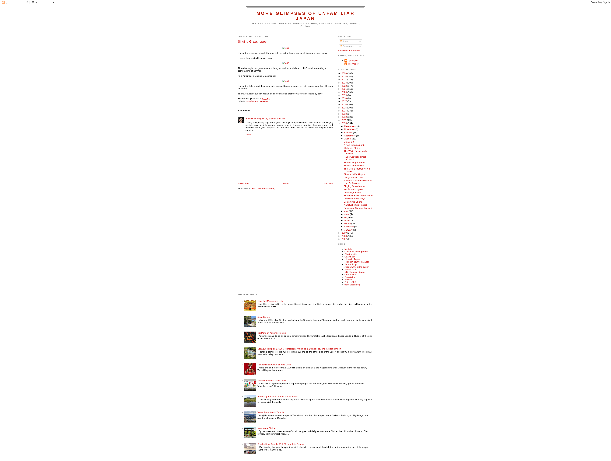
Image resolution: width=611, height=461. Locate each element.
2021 (344, 89)
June (347, 214)
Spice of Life (350, 282)
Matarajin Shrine (352, 148)
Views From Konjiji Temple (270, 412)
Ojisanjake (353, 60)
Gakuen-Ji (349, 142)
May (346, 217)
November (349, 129)
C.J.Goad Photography (356, 251)
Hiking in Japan (352, 259)
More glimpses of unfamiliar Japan (305, 16)
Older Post (328, 183)
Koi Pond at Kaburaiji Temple (271, 333)
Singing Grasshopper (253, 41)
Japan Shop (350, 264)
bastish (348, 249)
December (349, 126)
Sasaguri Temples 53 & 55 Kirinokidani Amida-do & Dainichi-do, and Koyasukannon (299, 348)
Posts (345, 41)
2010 (344, 123)
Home (286, 183)
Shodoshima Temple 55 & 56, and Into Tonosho (281, 444)
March (347, 223)
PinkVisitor (349, 277)
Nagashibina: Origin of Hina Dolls (274, 364)
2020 (344, 92)
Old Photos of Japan (354, 272)
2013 (344, 114)
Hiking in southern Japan (356, 261)
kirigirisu (264, 101)
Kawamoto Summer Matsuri (358, 208)
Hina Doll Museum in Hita (270, 301)
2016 (344, 104)
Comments (348, 46)
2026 (344, 73)
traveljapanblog (352, 284)
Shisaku (348, 279)
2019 (344, 95)
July (346, 211)
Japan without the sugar (356, 267)
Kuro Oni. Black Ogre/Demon (358, 195)
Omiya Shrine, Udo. (354, 177)
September (350, 135)
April (346, 220)
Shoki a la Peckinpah (354, 174)
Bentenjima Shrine (353, 202)
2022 (344, 86)
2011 (344, 120)
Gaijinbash (349, 256)
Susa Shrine (263, 317)
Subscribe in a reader (349, 50)
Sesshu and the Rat (354, 165)
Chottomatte (350, 254)
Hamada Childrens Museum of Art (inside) (358, 181)
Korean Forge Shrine (354, 162)
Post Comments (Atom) (263, 188)
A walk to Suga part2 (354, 145)
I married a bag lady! (354, 198)
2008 (344, 236)
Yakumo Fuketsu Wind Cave (271, 380)
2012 (344, 117)
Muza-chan (350, 269)
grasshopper (252, 101)
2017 (344, 101)
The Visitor (353, 63)
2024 (344, 79)
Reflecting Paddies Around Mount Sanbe (277, 396)
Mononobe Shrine (266, 428)
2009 (344, 233)
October (348, 132)
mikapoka (251, 118)
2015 (344, 107)
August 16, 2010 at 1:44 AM (271, 118)
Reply (248, 134)
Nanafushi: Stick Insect (355, 205)
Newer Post (243, 183)
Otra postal (350, 274)
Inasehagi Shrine (352, 192)
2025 (344, 76)
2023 (344, 82)
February (349, 226)
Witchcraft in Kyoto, (353, 189)
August (348, 138)
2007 (344, 239)
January (348, 230)
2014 (344, 110)
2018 (344, 98)
